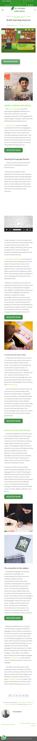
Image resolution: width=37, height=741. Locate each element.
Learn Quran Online (7, 724)
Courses (8, 16)
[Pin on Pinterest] (23, 695)
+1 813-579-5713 (16, 1)
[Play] (7, 230)
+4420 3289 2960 (29, 1)
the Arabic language (14, 679)
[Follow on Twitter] (30, 5)
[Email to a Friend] (20, 695)
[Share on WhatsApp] (9, 695)
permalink (29, 704)
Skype (25, 3)
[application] (18, 224)
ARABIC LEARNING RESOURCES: (17, 105)
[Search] (35, 10)
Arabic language (13, 109)
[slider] (17, 229)
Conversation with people (13, 259)
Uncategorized (18, 17)
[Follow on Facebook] (26, 5)
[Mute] (27, 230)
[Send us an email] (32, 5)
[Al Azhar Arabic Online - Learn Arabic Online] (18, 9)
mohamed (27, 25)
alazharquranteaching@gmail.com (16, 5)
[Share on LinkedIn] (27, 695)
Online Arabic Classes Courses (21, 16)
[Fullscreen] (30, 230)
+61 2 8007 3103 (16, 3)
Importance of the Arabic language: (17, 430)
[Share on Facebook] (13, 695)
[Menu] (2, 9)
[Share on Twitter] (16, 695)
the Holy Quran (12, 384)
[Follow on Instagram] (28, 5)
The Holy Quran (10, 125)
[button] (18, 223)
